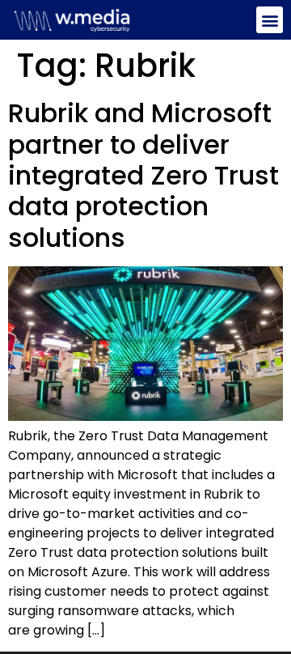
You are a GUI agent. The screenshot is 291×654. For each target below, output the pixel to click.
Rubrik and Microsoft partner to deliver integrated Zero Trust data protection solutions (143, 175)
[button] (269, 19)
